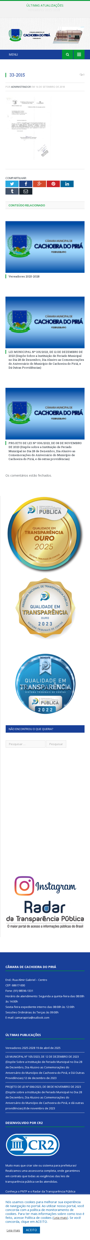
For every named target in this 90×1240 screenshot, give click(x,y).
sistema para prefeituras (59, 1165)
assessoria (35, 1171)
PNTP (23, 1191)
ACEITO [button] (31, 1230)
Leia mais (60, 1217)
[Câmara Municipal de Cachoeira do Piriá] (45, 34)
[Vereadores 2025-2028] (45, 247)
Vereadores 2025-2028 (24, 276)
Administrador (21, 86)
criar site (32, 1165)
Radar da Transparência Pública (54, 1191)
